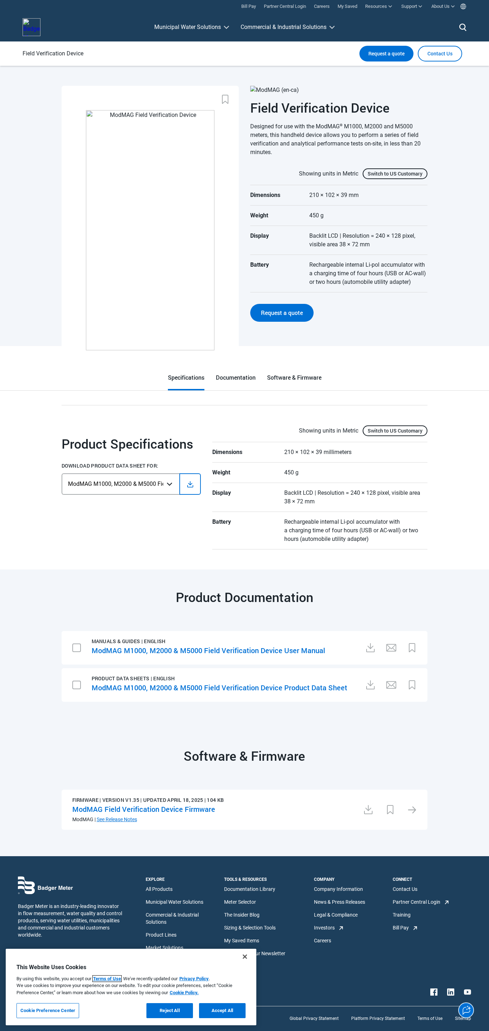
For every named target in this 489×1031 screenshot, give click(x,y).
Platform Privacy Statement (378, 1018)
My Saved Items (241, 940)
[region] (131, 987)
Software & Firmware (294, 377)
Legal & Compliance (336, 915)
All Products (159, 889)
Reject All (169, 1010)
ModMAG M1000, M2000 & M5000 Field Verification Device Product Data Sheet (219, 687)
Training (402, 915)
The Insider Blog (242, 915)
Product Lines (161, 935)
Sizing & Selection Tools (250, 928)
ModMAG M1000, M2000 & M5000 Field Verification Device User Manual (208, 650)
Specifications (186, 377)
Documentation (236, 377)
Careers (322, 940)
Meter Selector (240, 902)
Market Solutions (164, 948)
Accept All (222, 1010)
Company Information (338, 889)
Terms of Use (429, 1018)
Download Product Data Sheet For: (110, 466)
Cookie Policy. (184, 992)
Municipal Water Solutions (187, 27)
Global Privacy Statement (314, 1018)
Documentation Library (249, 889)
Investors (324, 928)
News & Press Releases (339, 902)
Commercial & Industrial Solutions (283, 27)
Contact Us (405, 889)
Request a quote (386, 53)
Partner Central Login (416, 902)
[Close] (245, 957)
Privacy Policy (194, 978)
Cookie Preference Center (47, 1010)
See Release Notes (117, 819)
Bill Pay (401, 928)
